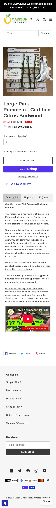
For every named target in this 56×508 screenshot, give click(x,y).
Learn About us (13, 390)
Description (12, 197)
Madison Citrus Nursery (23, 498)
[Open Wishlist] (5, 503)
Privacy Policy (13, 398)
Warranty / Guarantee (17, 423)
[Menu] (50, 19)
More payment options (28, 176)
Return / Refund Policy (17, 415)
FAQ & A (43, 197)
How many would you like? (15, 136)
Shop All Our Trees (15, 382)
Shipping (28, 197)
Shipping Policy (14, 406)
